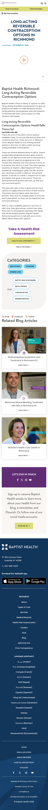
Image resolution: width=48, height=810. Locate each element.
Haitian (24, 713)
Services (24, 612)
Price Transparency (24, 648)
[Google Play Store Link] (35, 581)
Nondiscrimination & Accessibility (24, 797)
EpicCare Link (24, 643)
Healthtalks (15, 266)
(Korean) (24, 677)
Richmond (30, 266)
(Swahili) (24, 708)
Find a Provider (36, 9)
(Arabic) (24, 662)
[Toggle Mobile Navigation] (45, 3)
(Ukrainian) (24, 702)
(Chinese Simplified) (24, 667)
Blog (24, 638)
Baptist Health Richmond (25, 280)
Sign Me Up (23, 526)
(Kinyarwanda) (24, 733)
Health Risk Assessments (23, 241)
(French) (24, 672)
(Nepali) (24, 682)
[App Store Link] (12, 581)
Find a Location (12, 9)
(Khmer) (24, 718)
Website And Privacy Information (24, 781)
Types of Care (24, 607)
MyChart (24, 768)
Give (24, 633)
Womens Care (15, 272)
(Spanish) (24, 692)
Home (24, 747)
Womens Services (22, 299)
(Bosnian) (24, 723)
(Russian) (24, 687)
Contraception (21, 293)
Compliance (24, 791)
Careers (24, 627)
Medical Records (24, 617)
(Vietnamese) (24, 697)
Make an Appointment (24, 763)
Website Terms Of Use (24, 786)
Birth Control (21, 286)
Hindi (24, 728)
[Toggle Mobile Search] (42, 3)
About (24, 602)
